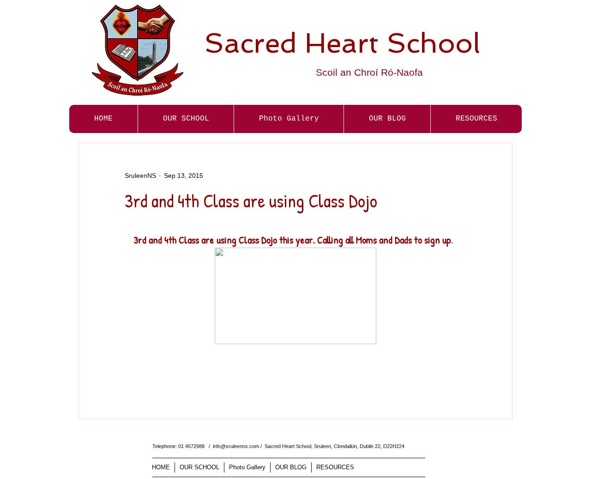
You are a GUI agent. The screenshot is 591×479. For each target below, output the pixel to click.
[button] (289, 119)
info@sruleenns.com (236, 446)
